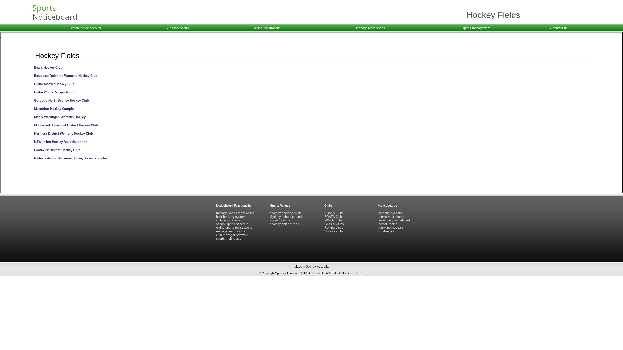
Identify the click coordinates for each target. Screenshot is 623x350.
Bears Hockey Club (48, 67)
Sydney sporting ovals (286, 213)
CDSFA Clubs (334, 213)
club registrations (228, 220)
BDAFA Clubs (334, 217)
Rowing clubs (333, 227)
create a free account (86, 28)
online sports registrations (234, 227)
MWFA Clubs (333, 220)
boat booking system (231, 217)
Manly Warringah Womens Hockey (60, 117)
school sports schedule (232, 224)
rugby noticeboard (390, 227)
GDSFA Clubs (334, 224)
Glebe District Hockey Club (54, 84)
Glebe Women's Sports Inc (54, 92)
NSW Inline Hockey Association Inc (60, 142)
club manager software (232, 235)
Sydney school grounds (286, 217)
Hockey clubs (334, 231)
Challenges (386, 231)
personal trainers (390, 213)
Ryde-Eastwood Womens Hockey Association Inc (71, 158)
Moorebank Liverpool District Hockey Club (66, 125)
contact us (560, 28)
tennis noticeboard (391, 217)
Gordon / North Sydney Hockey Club (61, 100)
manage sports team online (235, 213)
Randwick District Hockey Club (57, 150)
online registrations (267, 28)
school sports (179, 28)
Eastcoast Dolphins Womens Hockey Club (65, 76)
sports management (476, 28)
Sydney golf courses (284, 224)
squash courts (280, 220)
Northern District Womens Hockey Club (63, 133)
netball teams (387, 224)
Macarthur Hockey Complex (54, 109)
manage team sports (370, 28)
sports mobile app (228, 238)
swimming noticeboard (394, 220)
